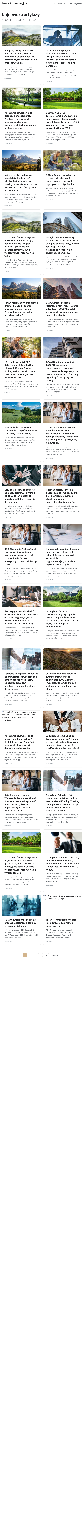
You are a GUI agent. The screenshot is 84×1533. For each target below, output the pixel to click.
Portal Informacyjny (14, 3)
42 (46, 955)
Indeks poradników (59, 3)
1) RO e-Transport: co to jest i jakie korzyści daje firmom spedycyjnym (61, 923)
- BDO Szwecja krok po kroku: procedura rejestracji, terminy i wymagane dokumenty (20, 923)
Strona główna (76, 3)
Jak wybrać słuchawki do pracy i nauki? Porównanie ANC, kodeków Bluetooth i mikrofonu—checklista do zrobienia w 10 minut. (62, 863)
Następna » (55, 955)
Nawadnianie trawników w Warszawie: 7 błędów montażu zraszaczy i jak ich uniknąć (20, 430)
